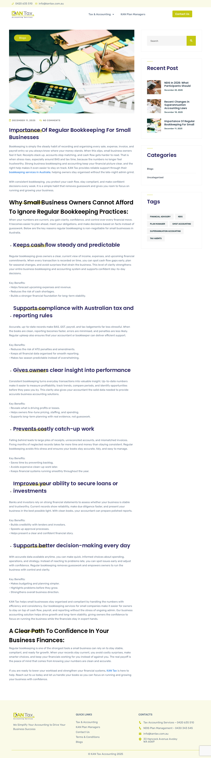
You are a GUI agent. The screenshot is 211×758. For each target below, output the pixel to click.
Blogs (150, 169)
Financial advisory (160, 216)
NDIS (180, 216)
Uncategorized (155, 177)
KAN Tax (112, 670)
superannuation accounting (165, 231)
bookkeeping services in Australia (29, 172)
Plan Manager (157, 224)
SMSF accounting (181, 224)
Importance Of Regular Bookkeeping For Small (179, 122)
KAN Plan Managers (133, 14)
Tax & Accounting (100, 14)
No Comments (51, 120)
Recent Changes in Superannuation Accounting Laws (176, 105)
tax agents (156, 238)
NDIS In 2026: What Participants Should (177, 84)
